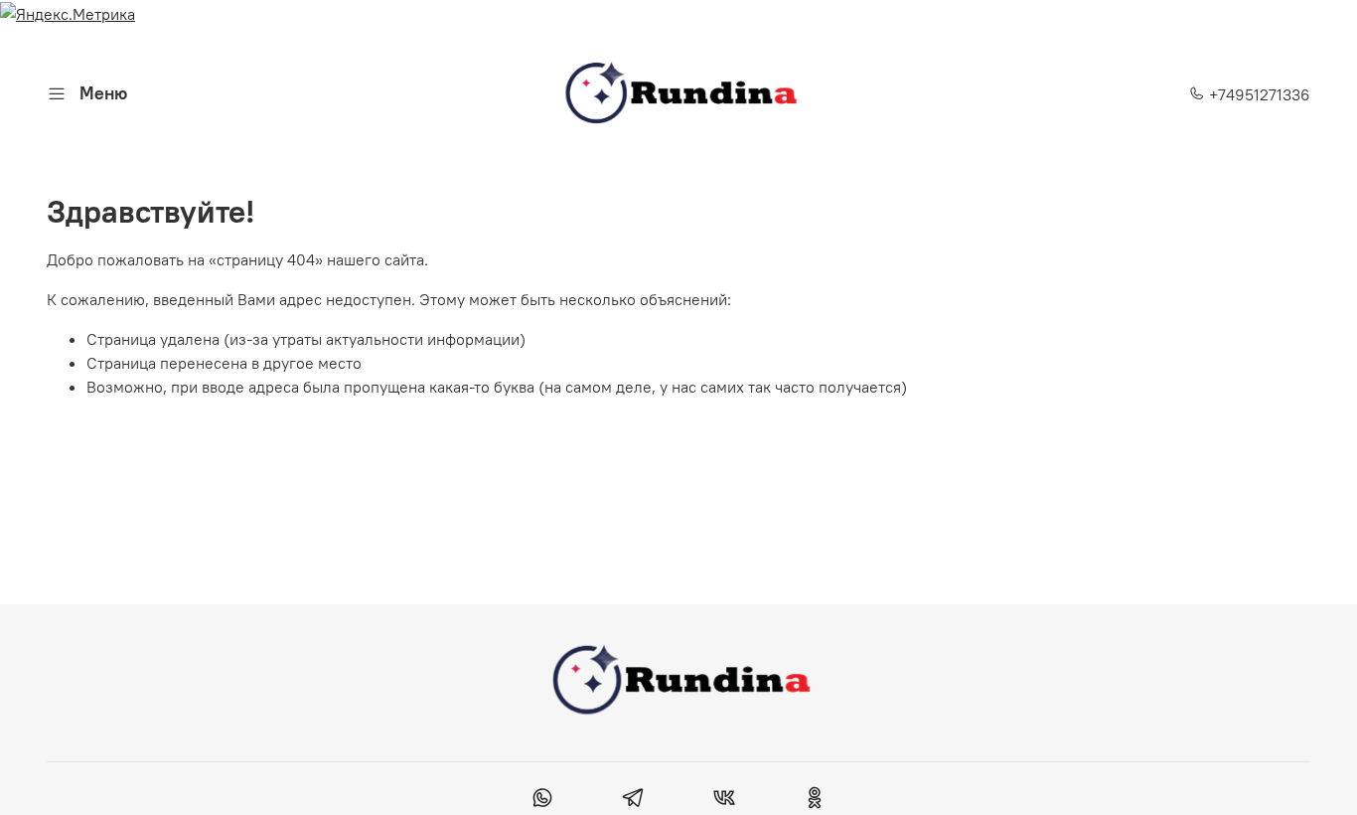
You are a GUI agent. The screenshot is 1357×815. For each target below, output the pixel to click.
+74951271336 (1257, 94)
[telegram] (633, 800)
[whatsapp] (543, 800)
